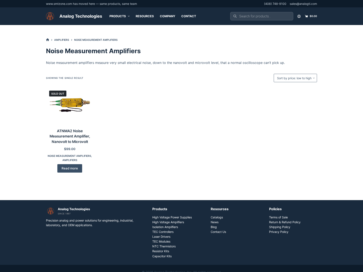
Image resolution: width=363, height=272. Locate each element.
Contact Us (218, 232)
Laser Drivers (161, 236)
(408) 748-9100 (275, 3)
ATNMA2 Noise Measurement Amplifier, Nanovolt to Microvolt (70, 136)
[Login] (299, 16)
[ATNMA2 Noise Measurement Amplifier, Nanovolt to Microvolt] (69, 105)
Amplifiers (69, 160)
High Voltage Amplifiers (168, 222)
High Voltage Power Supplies (172, 217)
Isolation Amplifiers (165, 227)
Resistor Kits (160, 251)
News (214, 222)
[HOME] (47, 39)
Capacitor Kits (162, 256)
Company (167, 16)
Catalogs (217, 217)
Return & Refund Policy (285, 222)
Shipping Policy (279, 227)
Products (117, 16)
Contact (188, 16)
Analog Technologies (80, 16)
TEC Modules (161, 241)
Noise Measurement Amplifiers (69, 155)
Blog (214, 227)
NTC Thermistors (164, 246)
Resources (145, 16)
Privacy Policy (278, 232)
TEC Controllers (163, 232)
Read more (70, 168)
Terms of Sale (278, 217)
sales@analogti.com (303, 3)
